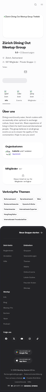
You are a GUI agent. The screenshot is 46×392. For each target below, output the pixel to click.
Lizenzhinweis (20, 382)
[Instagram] (29, 338)
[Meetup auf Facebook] (6, 338)
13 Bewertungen (27, 53)
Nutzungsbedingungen (13, 374)
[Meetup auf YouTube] (22, 338)
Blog (5, 302)
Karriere (6, 313)
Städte (26, 267)
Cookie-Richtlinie (33, 378)
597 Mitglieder (12, 62)
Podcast (6, 324)
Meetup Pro (8, 308)
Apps (5, 318)
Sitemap (27, 288)
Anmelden (7, 256)
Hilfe (5, 261)
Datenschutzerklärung (33, 374)
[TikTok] (37, 338)
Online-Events (29, 272)
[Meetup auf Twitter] (14, 338)
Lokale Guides (29, 277)
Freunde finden (30, 283)
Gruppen (27, 251)
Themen (27, 261)
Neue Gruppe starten (29, 233)
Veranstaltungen (30, 256)
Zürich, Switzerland (14, 58)
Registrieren (8, 251)
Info (4, 297)
